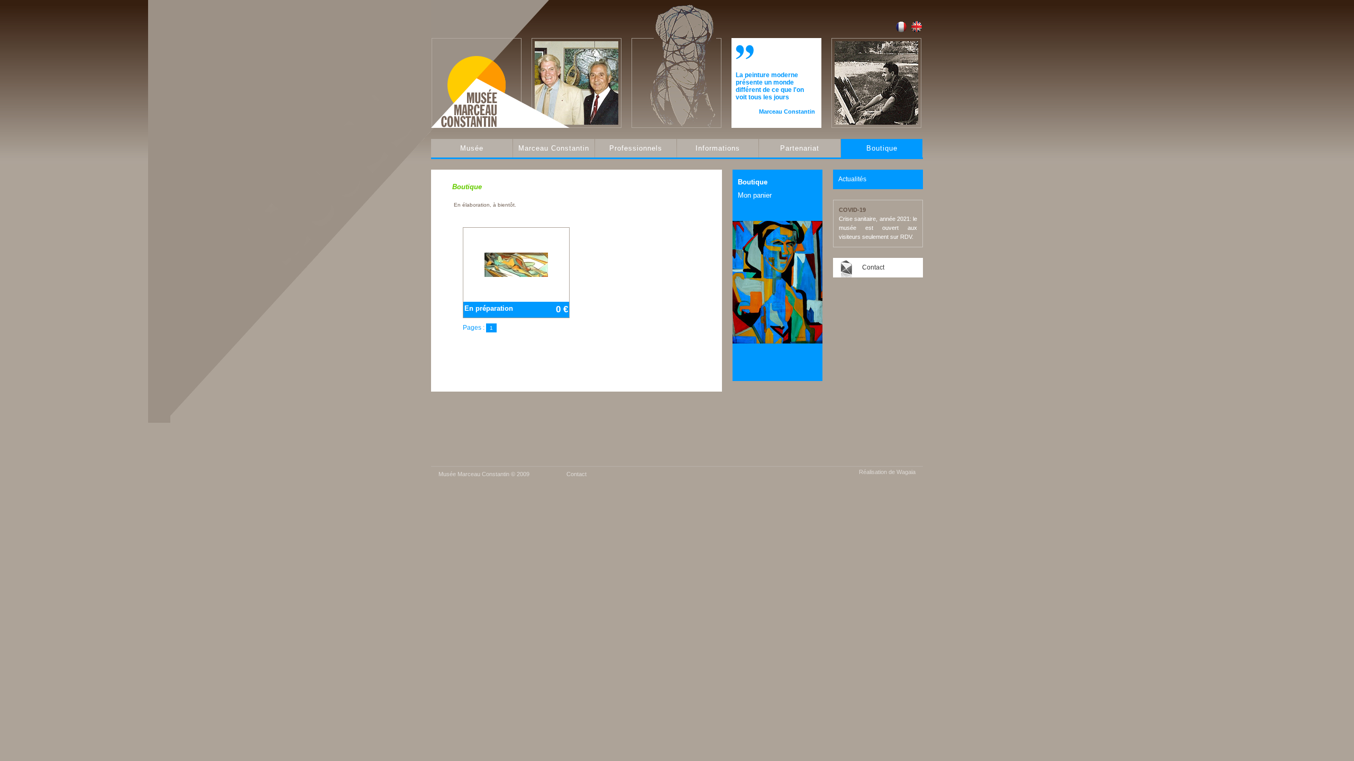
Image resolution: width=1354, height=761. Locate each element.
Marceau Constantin (553, 148)
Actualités (852, 179)
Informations (718, 148)
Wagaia (906, 472)
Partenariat (799, 148)
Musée (471, 148)
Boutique (882, 148)
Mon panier (755, 195)
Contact (873, 267)
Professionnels (635, 148)
